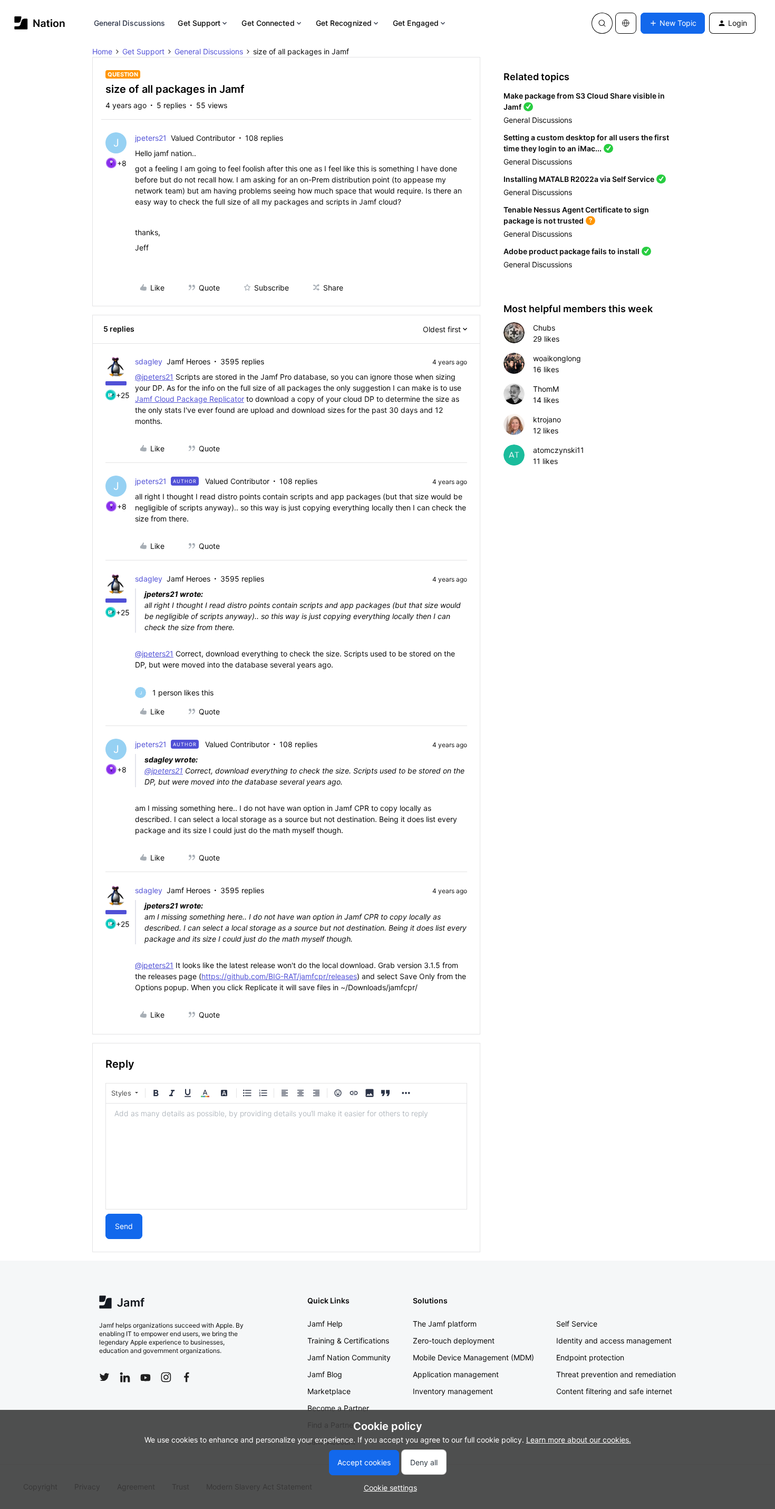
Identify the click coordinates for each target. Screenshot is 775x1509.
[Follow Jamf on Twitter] (104, 1377)
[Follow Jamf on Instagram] (166, 1377)
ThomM (546, 388)
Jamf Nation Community (349, 1357)
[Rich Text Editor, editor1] (286, 1156)
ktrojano (547, 419)
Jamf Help (325, 1323)
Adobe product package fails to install (571, 251)
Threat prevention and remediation (616, 1374)
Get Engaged (416, 22)
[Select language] (625, 23)
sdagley (148, 361)
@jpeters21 (154, 376)
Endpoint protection (590, 1357)
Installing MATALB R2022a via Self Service (578, 179)
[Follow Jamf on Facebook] (186, 1377)
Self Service (576, 1323)
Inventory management (453, 1391)
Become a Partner (338, 1408)
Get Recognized (344, 22)
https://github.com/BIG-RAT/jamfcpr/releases (279, 976)
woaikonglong (557, 358)
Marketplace (329, 1391)
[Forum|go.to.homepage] (39, 23)
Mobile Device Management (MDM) (473, 1357)
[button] (673, 23)
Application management (456, 1374)
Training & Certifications (348, 1340)
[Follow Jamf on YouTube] (145, 1377)
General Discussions (130, 22)
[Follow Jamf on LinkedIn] (125, 1377)
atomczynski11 (558, 450)
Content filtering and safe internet (614, 1391)
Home (102, 51)
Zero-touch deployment (454, 1340)
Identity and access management (614, 1340)
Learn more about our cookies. (578, 1439)
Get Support (199, 22)
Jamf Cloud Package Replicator (189, 398)
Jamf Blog (324, 1374)
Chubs (544, 327)
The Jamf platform (445, 1323)
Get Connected (267, 22)
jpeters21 (151, 137)
